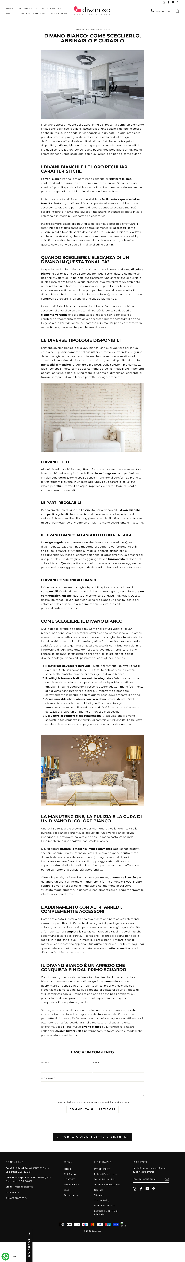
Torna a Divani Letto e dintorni (94, 1137)
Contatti (98, 1190)
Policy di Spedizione (105, 1174)
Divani (10, 13)
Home (10, 8)
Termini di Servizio (104, 1179)
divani (78, 29)
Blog (66, 1190)
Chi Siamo (70, 1174)
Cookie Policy (101, 1200)
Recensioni (59, 13)
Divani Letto (28, 8)
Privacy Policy (102, 1168)
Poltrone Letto (53, 8)
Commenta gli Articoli (93, 1109)
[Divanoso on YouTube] (147, 1189)
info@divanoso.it (23, 1186)
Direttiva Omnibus (104, 1205)
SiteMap (98, 1195)
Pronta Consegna (33, 13)
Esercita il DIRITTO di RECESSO (106, 1212)
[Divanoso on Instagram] (134, 1189)
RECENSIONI (71, 1184)
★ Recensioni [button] (29, 1245)
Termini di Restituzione (107, 1184)
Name (45, 1063)
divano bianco (90, 29)
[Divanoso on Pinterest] (153, 1189)
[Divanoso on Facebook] (141, 1189)
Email (97, 1063)
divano (64, 145)
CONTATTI (70, 1179)
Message (48, 1078)
